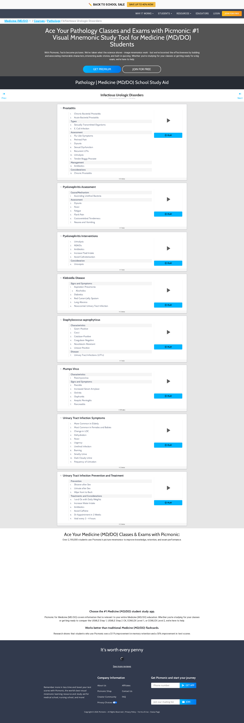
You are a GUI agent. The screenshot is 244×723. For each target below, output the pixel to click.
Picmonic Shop (104, 691)
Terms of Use (143, 712)
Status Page (155, 712)
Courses (39, 21)
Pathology (53, 21)
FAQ (124, 696)
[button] (122, 575)
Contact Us (127, 691)
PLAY (169, 135)
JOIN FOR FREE (141, 69)
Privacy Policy (130, 712)
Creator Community (106, 696)
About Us (101, 685)
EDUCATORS (202, 13)
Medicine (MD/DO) (16, 21)
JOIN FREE (232, 13)
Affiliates (126, 685)
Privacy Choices (105, 702)
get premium (102, 69)
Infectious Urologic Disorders (82, 21)
